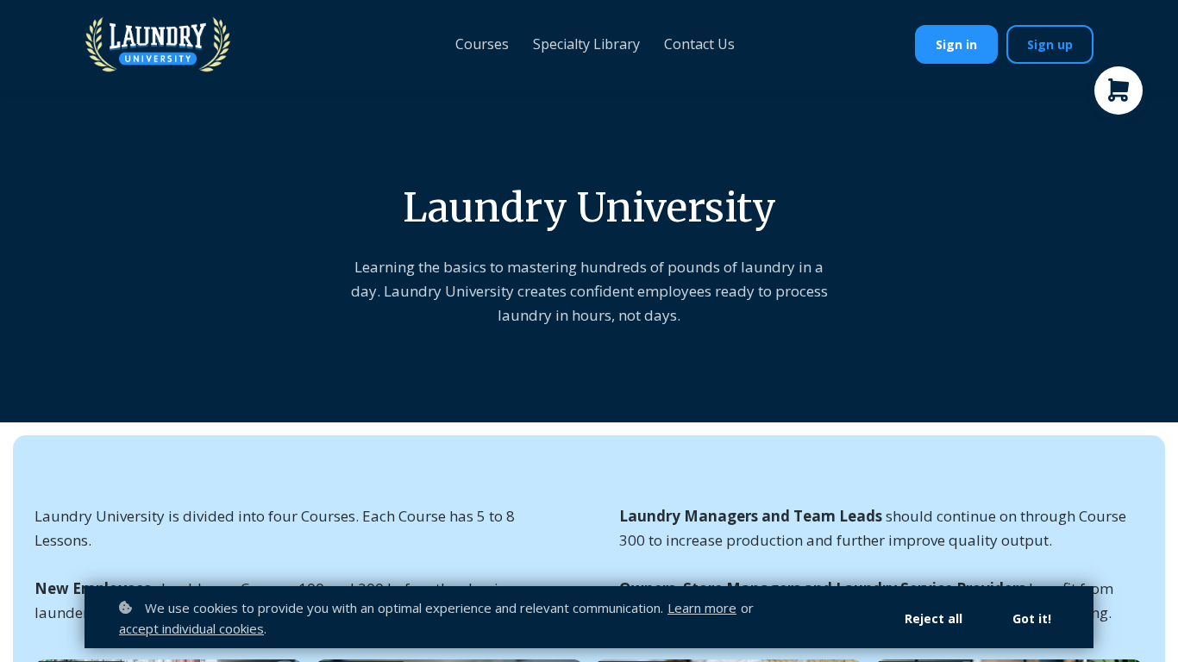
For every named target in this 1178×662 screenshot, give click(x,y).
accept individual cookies (191, 628)
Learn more (701, 607)
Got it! (1031, 618)
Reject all (933, 618)
